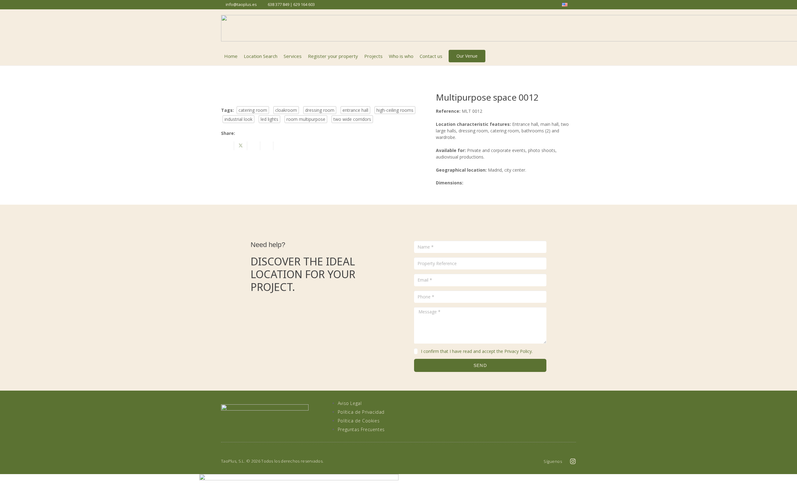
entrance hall (355, 110)
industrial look (238, 119)
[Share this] (227, 145)
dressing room (319, 110)
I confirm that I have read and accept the (477, 351)
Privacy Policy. (518, 351)
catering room (252, 110)
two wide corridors (352, 119)
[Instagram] (573, 461)
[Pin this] (266, 145)
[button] (572, 56)
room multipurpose (305, 119)
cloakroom (286, 110)
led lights (269, 119)
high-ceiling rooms (394, 110)
